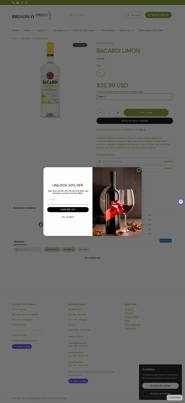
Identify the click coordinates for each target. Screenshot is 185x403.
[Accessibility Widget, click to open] (181, 201)
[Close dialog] (138, 169)
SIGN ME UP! (68, 209)
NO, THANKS (68, 217)
